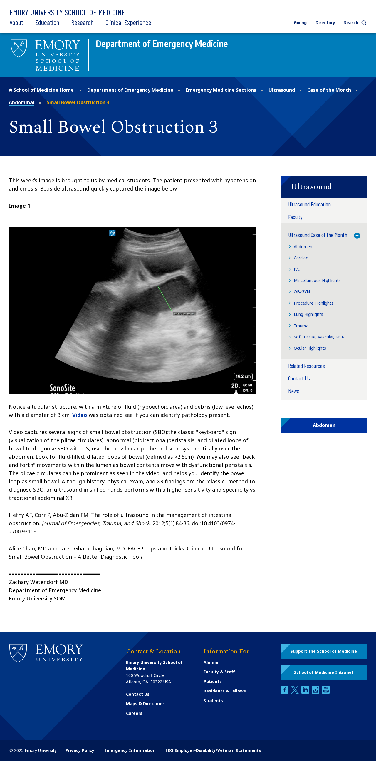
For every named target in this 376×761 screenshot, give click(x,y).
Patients (213, 681)
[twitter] (295, 692)
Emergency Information (129, 750)
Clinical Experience (128, 22)
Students (213, 700)
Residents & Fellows (225, 691)
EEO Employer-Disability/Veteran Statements (213, 750)
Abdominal (21, 102)
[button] (324, 187)
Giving (300, 22)
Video (79, 414)
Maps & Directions (145, 703)
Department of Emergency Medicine (130, 90)
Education (47, 22)
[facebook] (285, 692)
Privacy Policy (80, 750)
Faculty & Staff (219, 672)
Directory (325, 22)
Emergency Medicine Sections (221, 90)
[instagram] (316, 692)
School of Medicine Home (43, 90)
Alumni (211, 662)
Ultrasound (281, 90)
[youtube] (326, 692)
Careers (134, 713)
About (16, 22)
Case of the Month (329, 90)
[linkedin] (305, 692)
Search (351, 22)
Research (82, 22)
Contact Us (138, 694)
